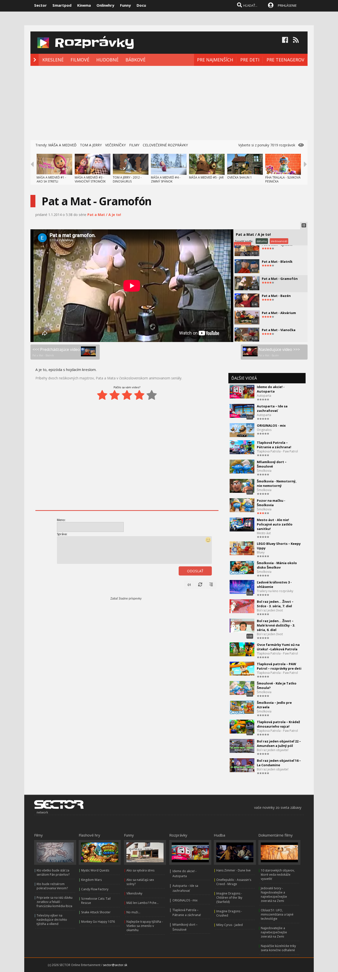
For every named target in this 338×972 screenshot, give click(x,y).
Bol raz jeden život (270, 610)
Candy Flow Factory (94, 889)
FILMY (134, 145)
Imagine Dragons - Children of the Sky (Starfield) (229, 897)
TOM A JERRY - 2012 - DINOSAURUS (127, 179)
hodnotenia (242, 245)
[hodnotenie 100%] (151, 395)
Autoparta (264, 396)
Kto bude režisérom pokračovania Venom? (52, 886)
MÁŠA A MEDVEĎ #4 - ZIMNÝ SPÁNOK (165, 179)
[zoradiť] (211, 584)
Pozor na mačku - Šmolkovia (271, 502)
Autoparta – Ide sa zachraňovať (272, 408)
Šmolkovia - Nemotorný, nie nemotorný (276, 483)
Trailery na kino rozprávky (275, 591)
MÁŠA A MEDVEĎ (62, 145)
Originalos (264, 430)
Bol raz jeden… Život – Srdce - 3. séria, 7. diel (275, 603)
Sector (40, 5)
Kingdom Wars (91, 880)
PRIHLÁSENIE (287, 5)
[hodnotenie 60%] (127, 395)
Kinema (84, 5)
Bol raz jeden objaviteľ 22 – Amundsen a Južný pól (279, 743)
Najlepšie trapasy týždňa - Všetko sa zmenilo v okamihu (144, 925)
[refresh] (200, 584)
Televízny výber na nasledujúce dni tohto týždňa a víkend (52, 919)
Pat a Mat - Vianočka (278, 330)
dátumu (262, 241)
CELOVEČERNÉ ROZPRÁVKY (165, 145)
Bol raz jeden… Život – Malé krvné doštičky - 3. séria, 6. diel (276, 625)
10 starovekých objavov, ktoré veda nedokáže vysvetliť (278, 874)
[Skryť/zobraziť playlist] (304, 225)
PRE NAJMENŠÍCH (215, 60)
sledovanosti (279, 241)
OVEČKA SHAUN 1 (239, 177)
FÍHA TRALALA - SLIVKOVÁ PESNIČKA (283, 179)
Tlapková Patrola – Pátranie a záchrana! (274, 444)
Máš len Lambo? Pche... (142, 903)
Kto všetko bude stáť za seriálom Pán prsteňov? (53, 872)
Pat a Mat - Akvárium (279, 313)
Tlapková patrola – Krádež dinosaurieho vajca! (278, 724)
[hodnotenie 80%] (139, 395)
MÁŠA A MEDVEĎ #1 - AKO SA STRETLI (51, 179)
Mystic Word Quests (95, 870)
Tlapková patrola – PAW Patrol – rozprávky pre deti (279, 666)
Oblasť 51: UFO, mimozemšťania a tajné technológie (277, 914)
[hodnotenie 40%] (114, 395)
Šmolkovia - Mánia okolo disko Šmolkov (277, 565)
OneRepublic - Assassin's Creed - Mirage (233, 882)
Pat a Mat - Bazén (276, 295)
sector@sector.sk (115, 965)
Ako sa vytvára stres (140, 870)
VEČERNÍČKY (115, 145)
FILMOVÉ (80, 60)
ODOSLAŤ (195, 571)
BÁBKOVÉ (135, 60)
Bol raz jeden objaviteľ (272, 750)
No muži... (133, 912)
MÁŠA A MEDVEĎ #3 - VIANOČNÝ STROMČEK (90, 179)
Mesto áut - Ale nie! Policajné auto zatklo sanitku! (274, 524)
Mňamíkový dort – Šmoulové (272, 464)
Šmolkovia (264, 471)
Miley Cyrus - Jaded (229, 925)
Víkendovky (134, 893)
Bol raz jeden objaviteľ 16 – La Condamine (279, 762)
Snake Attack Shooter (96, 912)
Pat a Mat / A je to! (104, 214)
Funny (125, 5)
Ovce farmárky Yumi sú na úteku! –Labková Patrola (278, 646)
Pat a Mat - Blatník (277, 261)
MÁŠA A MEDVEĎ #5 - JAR (206, 177)
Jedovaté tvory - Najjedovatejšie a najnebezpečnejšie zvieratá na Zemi (274, 894)
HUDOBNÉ (107, 60)
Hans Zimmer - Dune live (233, 870)
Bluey (261, 552)
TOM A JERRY (91, 145)
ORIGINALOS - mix (271, 425)
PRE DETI (249, 60)
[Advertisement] (169, 103)
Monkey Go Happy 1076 (98, 921)
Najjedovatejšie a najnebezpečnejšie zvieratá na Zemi (274, 932)
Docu (141, 5)
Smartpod (62, 5)
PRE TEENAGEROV (285, 60)
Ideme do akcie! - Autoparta (271, 389)
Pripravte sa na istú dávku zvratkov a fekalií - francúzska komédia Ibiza (54, 901)
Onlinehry (105, 5)
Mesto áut (264, 533)
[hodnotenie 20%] (102, 395)
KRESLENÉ (53, 60)
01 (189, 584)
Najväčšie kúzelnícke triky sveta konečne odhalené (278, 948)
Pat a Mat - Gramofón (280, 278)
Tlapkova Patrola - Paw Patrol (277, 451)
